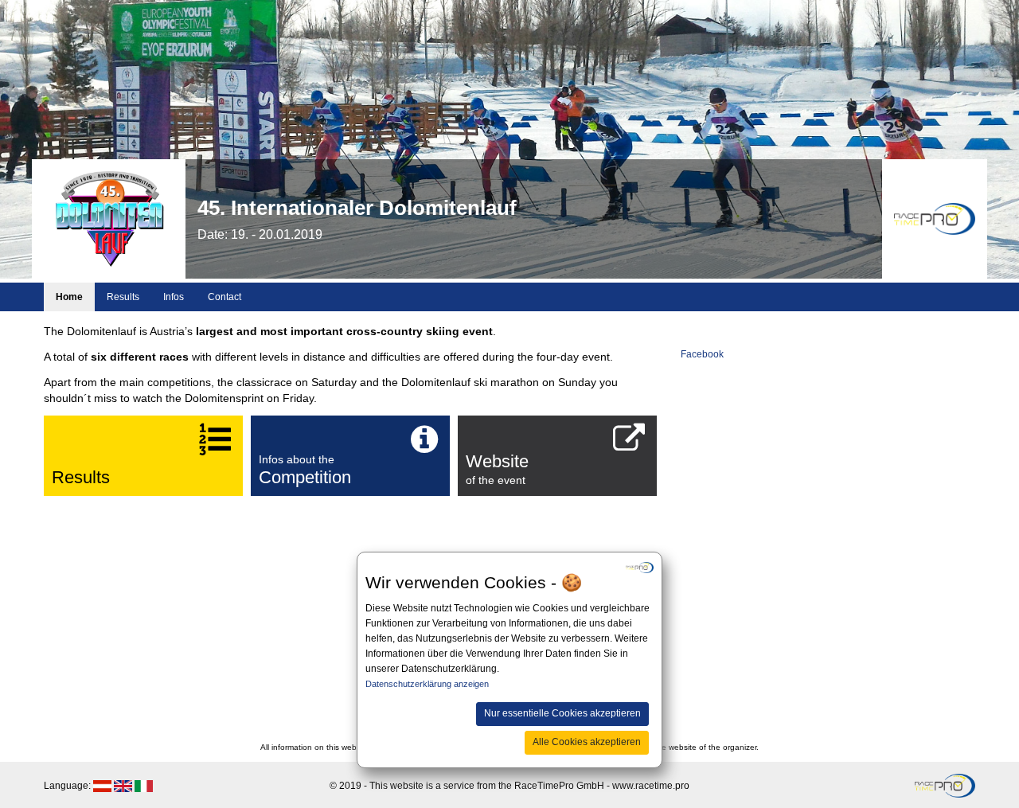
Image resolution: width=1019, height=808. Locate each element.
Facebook (702, 354)
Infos (173, 297)
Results (123, 297)
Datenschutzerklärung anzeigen (427, 684)
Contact (224, 297)
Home (69, 297)
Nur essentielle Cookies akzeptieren (562, 712)
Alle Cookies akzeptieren (587, 741)
